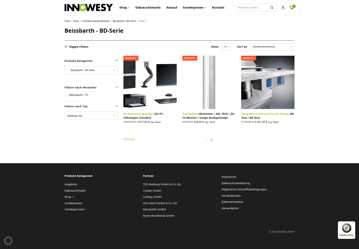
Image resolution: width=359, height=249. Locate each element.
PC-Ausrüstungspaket (143, 115)
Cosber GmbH (152, 190)
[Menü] (353, 223)
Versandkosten (231, 195)
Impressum (229, 177)
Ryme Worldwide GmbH (158, 215)
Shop (123, 7)
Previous (129, 139)
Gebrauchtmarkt (148, 7)
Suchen (272, 7)
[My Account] (283, 7)
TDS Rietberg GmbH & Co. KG (162, 184)
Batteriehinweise (232, 202)
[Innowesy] (89, 7)
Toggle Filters (78, 46)
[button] (8, 241)
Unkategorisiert (75, 209)
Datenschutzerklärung (236, 183)
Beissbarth (76, 95)
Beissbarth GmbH (154, 209)
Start (67, 21)
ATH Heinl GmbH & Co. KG (160, 203)
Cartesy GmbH (152, 197)
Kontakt (218, 7)
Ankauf (171, 7)
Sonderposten (193, 7)
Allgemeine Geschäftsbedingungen (244, 189)
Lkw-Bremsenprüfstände (96, 21)
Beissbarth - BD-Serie (124, 21)
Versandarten (230, 208)
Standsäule (208, 115)
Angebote (71, 184)
